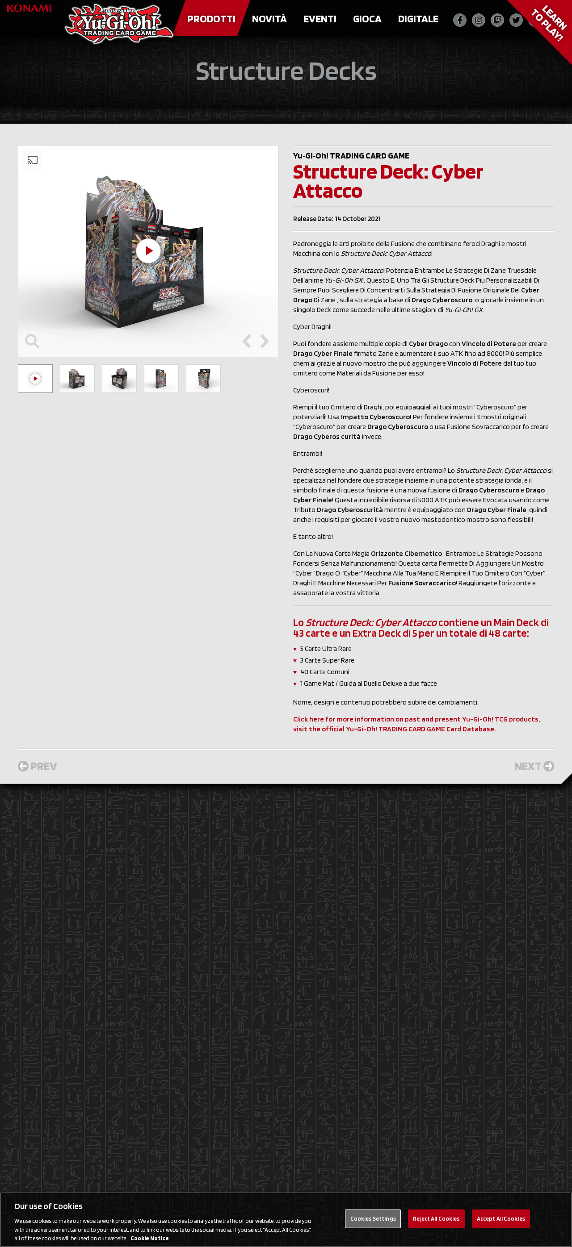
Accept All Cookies (501, 1218)
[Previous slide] (247, 341)
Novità (269, 18)
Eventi (319, 18)
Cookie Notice (149, 1237)
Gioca (367, 18)
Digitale (418, 18)
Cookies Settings (373, 1218)
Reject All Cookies (436, 1218)
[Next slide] (264, 341)
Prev (43, 766)
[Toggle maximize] (32, 341)
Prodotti (211, 18)
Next (528, 766)
